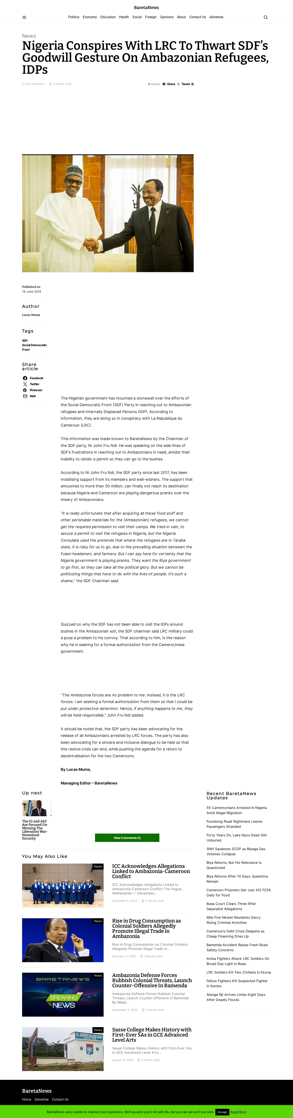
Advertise (216, 17)
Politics (73, 17)
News (29, 36)
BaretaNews (146, 7)
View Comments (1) (127, 838)
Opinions (167, 17)
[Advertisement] (146, 119)
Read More (238, 1112)
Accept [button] (222, 1112)
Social (137, 17)
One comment (35, 84)
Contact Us (197, 17)
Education (108, 17)
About (181, 17)
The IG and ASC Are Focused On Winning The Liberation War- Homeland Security (35, 829)
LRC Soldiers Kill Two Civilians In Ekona (239, 972)
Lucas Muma (31, 315)
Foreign (151, 17)
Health (124, 17)
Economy (90, 17)
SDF (24, 340)
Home (26, 1099)
